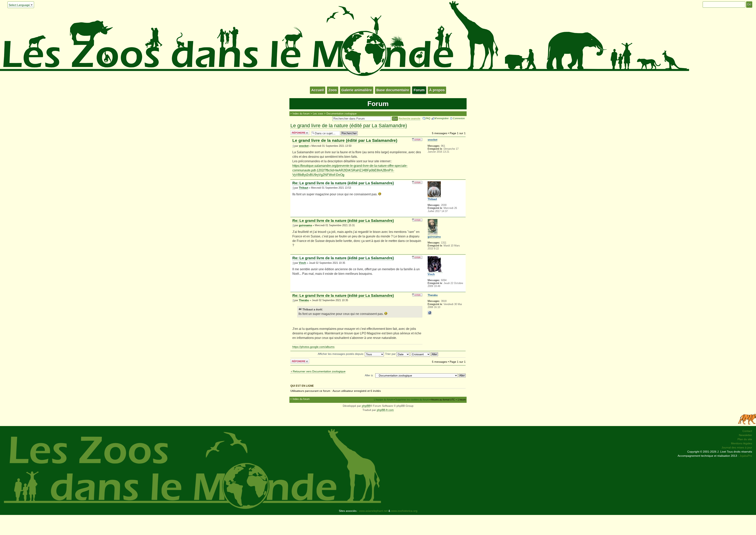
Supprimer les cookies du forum (412, 399)
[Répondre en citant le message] (417, 139)
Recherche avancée (409, 118)
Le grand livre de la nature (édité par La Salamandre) (348, 125)
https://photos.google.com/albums (313, 346)
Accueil (317, 90)
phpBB (366, 405)
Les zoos (318, 113)
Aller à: (369, 375)
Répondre (296, 132)
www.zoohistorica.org (404, 510)
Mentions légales (741, 443)
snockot (304, 146)
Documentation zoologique (341, 113)
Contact (747, 431)
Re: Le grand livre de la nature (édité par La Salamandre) (343, 183)
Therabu (304, 300)
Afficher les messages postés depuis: (341, 353)
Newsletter (745, 435)
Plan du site (744, 439)
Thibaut (303, 187)
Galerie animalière (356, 90)
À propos (437, 90)
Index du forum (301, 113)
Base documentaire (392, 90)
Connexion (459, 118)
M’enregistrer (442, 118)
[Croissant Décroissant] (424, 353)
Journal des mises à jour (737, 447)
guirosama (305, 225)
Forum (419, 90)
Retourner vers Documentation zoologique (319, 371)
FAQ (428, 118)
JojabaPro (745, 455)
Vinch (302, 263)
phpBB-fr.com (385, 409)
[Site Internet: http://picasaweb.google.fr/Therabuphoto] (430, 313)
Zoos (332, 90)
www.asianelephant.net (373, 510)
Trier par (391, 353)
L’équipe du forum (383, 399)
